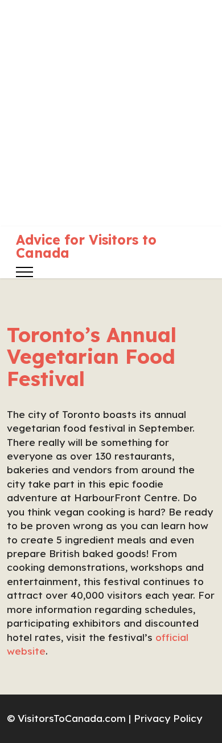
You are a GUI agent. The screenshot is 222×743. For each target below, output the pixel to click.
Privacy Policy (168, 718)
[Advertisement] (111, 111)
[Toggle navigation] (25, 272)
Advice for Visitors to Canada (86, 246)
